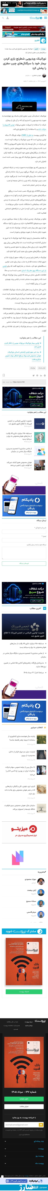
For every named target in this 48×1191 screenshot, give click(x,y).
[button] (45, 18)
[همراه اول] (24, 1187)
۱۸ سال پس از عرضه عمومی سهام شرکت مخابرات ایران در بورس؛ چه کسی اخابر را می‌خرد (20, 771)
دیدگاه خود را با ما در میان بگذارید (36, 545)
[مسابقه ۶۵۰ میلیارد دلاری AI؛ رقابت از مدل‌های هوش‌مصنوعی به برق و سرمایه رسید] (39, 442)
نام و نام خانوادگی (41, 528)
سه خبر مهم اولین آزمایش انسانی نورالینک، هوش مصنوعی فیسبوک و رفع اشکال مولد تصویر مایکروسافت (23, 356)
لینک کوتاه (9, 382)
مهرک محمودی (30, 879)
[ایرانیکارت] (24, 1181)
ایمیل (44, 536)
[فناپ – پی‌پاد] (24, 505)
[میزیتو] (24, 832)
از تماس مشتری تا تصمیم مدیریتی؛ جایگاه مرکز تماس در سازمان (19, 450)
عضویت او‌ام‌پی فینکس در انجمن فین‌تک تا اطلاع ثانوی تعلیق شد (20, 422)
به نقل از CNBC (27, 135)
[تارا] (24, 483)
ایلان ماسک (41, 368)
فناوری (37, 40)
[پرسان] (24, 28)
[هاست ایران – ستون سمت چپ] (24, 397)
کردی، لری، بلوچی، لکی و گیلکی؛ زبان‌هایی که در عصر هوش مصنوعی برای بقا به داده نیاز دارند (20, 790)
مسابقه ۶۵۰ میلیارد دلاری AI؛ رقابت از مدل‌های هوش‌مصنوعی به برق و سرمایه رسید (19, 436)
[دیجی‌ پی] (24, 4)
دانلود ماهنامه (24, 1099)
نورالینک (32, 368)
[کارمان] (24, 856)
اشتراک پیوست (24, 991)
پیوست (43, 49)
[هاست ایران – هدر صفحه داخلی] (24, 34)
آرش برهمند (31, 890)
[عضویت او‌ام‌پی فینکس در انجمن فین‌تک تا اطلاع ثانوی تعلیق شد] (39, 428)
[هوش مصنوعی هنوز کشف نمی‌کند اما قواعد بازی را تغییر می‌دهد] (39, 470)
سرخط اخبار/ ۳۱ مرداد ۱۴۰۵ (34, 672)
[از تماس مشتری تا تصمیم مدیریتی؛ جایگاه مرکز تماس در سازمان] (39, 456)
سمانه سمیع (31, 901)
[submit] (41, 1125)
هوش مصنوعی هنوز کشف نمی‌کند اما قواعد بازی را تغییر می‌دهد (19, 464)
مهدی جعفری (33, 75)
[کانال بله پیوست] (24, 10)
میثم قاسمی (31, 912)
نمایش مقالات (24, 1106)
